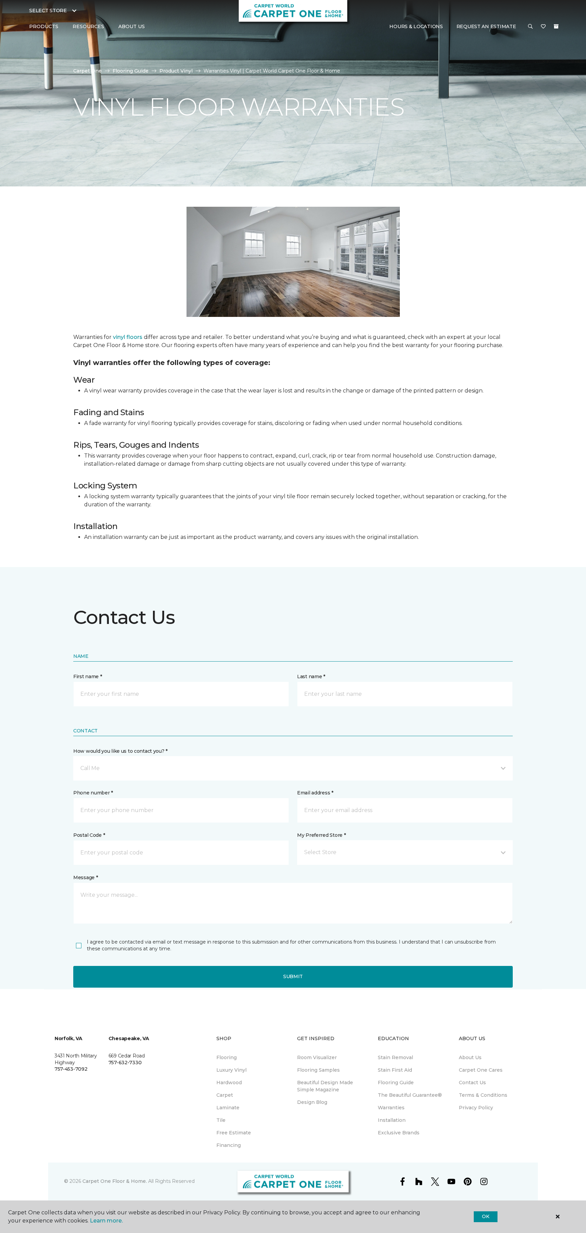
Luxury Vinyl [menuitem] (231, 1070)
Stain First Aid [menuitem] (395, 1070)
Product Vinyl (176, 71)
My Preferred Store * (321, 835)
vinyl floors (127, 337)
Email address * (315, 792)
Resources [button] (88, 26)
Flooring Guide (131, 71)
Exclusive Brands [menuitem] (398, 1133)
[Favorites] (543, 26)
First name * (87, 676)
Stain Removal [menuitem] (395, 1057)
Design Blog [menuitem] (312, 1102)
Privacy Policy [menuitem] (476, 1108)
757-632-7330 (125, 1062)
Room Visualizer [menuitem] (317, 1057)
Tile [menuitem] (221, 1120)
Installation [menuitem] (392, 1120)
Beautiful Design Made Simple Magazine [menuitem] (325, 1086)
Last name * (311, 676)
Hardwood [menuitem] (229, 1082)
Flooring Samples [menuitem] (318, 1070)
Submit (293, 976)
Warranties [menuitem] (391, 1108)
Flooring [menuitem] (226, 1057)
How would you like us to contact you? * (120, 751)
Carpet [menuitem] (224, 1095)
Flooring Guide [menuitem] (396, 1082)
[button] (530, 26)
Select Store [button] (48, 10)
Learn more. (106, 1220)
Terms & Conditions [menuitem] (483, 1095)
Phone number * (93, 792)
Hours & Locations (416, 26)
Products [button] (43, 26)
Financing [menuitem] (228, 1145)
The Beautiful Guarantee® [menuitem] (410, 1095)
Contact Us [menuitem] (472, 1082)
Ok (485, 1216)
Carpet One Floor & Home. (114, 1181)
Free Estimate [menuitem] (233, 1133)
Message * (85, 877)
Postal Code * (89, 835)
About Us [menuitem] (470, 1057)
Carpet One (87, 71)
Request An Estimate (486, 26)
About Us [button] (131, 26)
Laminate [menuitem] (227, 1108)
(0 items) (556, 26)
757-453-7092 (71, 1069)
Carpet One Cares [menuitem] (481, 1070)
